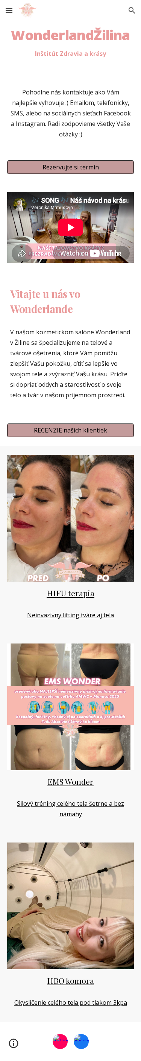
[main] (70, 43)
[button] (9, 10)
